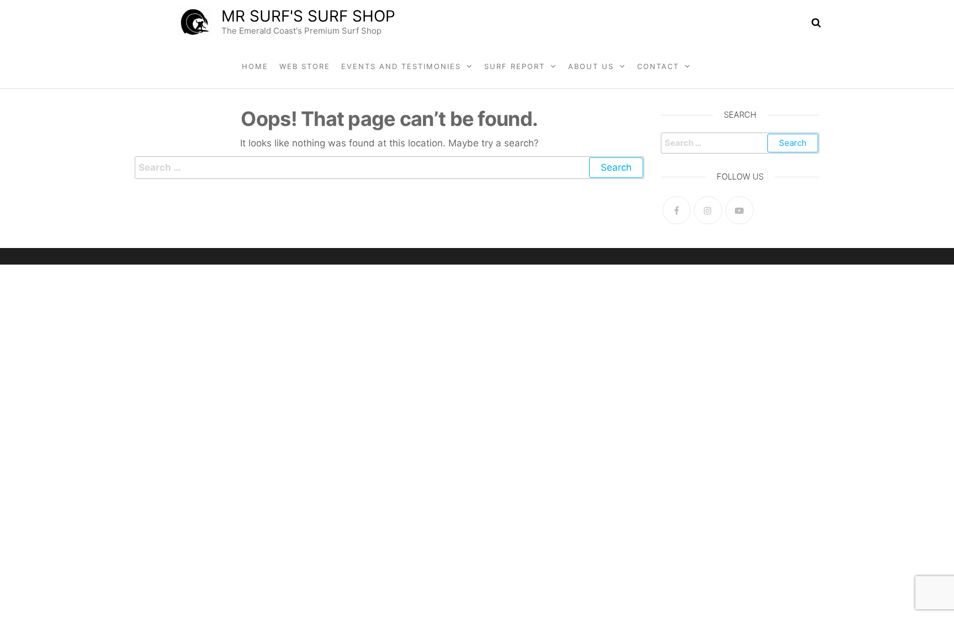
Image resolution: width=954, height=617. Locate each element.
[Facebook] (676, 210)
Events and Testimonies (401, 66)
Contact (658, 66)
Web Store (304, 66)
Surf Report (514, 66)
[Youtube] (739, 210)
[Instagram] (708, 210)
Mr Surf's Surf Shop (308, 16)
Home (255, 66)
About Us (591, 66)
